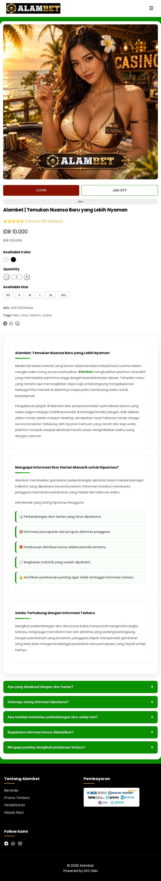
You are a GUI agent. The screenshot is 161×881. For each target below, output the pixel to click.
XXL (63, 295)
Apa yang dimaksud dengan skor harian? (80, 686)
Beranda (11, 790)
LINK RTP (120, 190)
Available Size (15, 287)
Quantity (11, 269)
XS (8, 295)
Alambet (85, 372)
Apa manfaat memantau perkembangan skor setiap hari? (80, 717)
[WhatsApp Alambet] (13, 843)
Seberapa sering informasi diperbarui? (80, 702)
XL (51, 295)
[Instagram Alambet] (20, 843)
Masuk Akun (14, 812)
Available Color (17, 252)
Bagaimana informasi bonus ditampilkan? (80, 732)
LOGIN (41, 190)
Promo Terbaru (17, 797)
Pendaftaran (14, 805)
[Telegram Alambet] (6, 843)
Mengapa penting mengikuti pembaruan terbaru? (80, 747)
